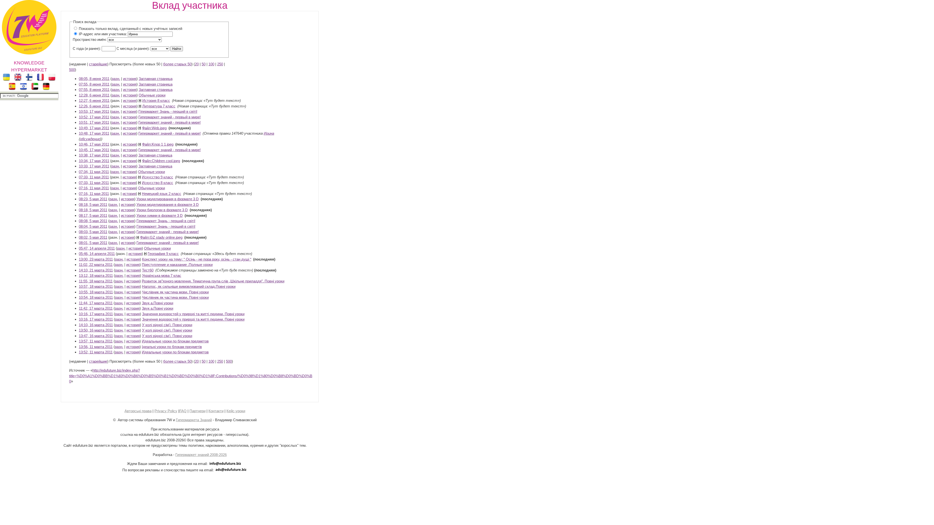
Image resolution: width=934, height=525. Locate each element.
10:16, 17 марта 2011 (96, 314)
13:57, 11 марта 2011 (96, 341)
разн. (116, 79)
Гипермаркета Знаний (194, 420)
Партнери (197, 411)
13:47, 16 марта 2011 (96, 336)
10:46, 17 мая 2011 (94, 144)
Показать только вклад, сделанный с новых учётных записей (130, 28)
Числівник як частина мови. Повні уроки (175, 292)
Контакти (216, 411)
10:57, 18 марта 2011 (96, 286)
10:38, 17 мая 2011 (94, 155)
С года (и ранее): (87, 48)
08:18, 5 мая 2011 (93, 204)
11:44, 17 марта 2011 (96, 303)
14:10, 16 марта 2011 (96, 325)
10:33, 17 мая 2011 (94, 166)
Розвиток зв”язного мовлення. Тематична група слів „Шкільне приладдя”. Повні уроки (213, 281)
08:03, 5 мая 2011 (93, 232)
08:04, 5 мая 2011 (93, 226)
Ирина (269, 133)
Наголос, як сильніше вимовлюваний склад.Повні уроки (188, 286)
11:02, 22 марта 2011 (96, 264)
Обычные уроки (152, 95)
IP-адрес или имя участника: (103, 34)
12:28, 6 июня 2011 (94, 95)
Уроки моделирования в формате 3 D (167, 199)
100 (211, 64)
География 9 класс (163, 254)
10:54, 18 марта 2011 (96, 297)
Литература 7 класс (158, 106)
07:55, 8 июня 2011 (94, 84)
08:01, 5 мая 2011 (93, 243)
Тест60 (147, 270)
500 (72, 70)
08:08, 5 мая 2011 (93, 221)
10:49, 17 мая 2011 (94, 128)
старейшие (98, 64)
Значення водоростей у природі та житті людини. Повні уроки (193, 314)
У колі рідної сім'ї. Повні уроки (167, 325)
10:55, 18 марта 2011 (96, 292)
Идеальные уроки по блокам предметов (175, 341)
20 (197, 64)
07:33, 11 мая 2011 (94, 177)
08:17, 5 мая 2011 (93, 215)
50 (204, 64)
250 (220, 64)
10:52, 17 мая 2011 (94, 117)
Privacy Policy (165, 411)
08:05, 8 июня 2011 (94, 79)
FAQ (183, 411)
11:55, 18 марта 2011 (96, 281)
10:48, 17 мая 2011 (94, 133)
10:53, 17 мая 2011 (94, 111)
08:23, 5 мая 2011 (93, 199)
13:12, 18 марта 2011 (96, 275)
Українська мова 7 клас (161, 275)
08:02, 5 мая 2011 (93, 237)
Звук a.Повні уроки (157, 303)
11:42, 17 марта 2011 (96, 308)
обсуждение (90, 139)
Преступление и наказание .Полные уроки (177, 264)
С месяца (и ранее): (133, 48)
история (129, 79)
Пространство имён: (90, 39)
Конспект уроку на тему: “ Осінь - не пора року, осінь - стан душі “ (196, 259)
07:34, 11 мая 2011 (94, 172)
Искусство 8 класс (157, 183)
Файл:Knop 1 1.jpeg (157, 144)
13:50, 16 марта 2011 (96, 330)
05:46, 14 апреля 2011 (97, 254)
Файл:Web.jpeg (154, 128)
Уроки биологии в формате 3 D (162, 210)
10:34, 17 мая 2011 (94, 161)
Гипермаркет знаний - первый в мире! (169, 117)
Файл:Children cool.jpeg (161, 161)
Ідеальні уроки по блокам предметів (172, 347)
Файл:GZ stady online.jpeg (161, 237)
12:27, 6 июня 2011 (94, 100)
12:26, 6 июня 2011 (94, 106)
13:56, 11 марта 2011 (96, 347)
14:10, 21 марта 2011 (96, 270)
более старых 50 (177, 64)
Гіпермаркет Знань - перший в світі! (167, 111)
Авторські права (138, 411)
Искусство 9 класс (157, 177)
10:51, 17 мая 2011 (94, 122)
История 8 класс (156, 100)
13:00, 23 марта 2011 (96, 259)
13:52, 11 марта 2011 (96, 352)
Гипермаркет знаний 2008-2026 (201, 455)
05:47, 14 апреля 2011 (97, 248)
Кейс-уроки (235, 411)
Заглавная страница (155, 79)
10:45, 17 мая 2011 (94, 150)
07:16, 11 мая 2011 (94, 188)
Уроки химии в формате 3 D (159, 215)
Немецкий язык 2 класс (161, 194)
